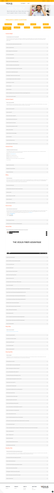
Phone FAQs (27, 27)
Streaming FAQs (37, 27)
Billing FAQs (46, 24)
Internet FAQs (17, 27)
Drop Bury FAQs (47, 27)
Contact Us (7, 488)
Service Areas (33, 489)
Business (15, 488)
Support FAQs (20, 24)
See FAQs (24, 489)
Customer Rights (8, 24)
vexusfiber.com (30, 212)
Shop (28, 3)
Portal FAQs (33, 24)
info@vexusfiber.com (12, 213)
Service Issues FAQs (7, 28)
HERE (12, 214)
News (32, 488)
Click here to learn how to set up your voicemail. (12, 331)
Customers (23, 3)
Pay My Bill (24, 488)
